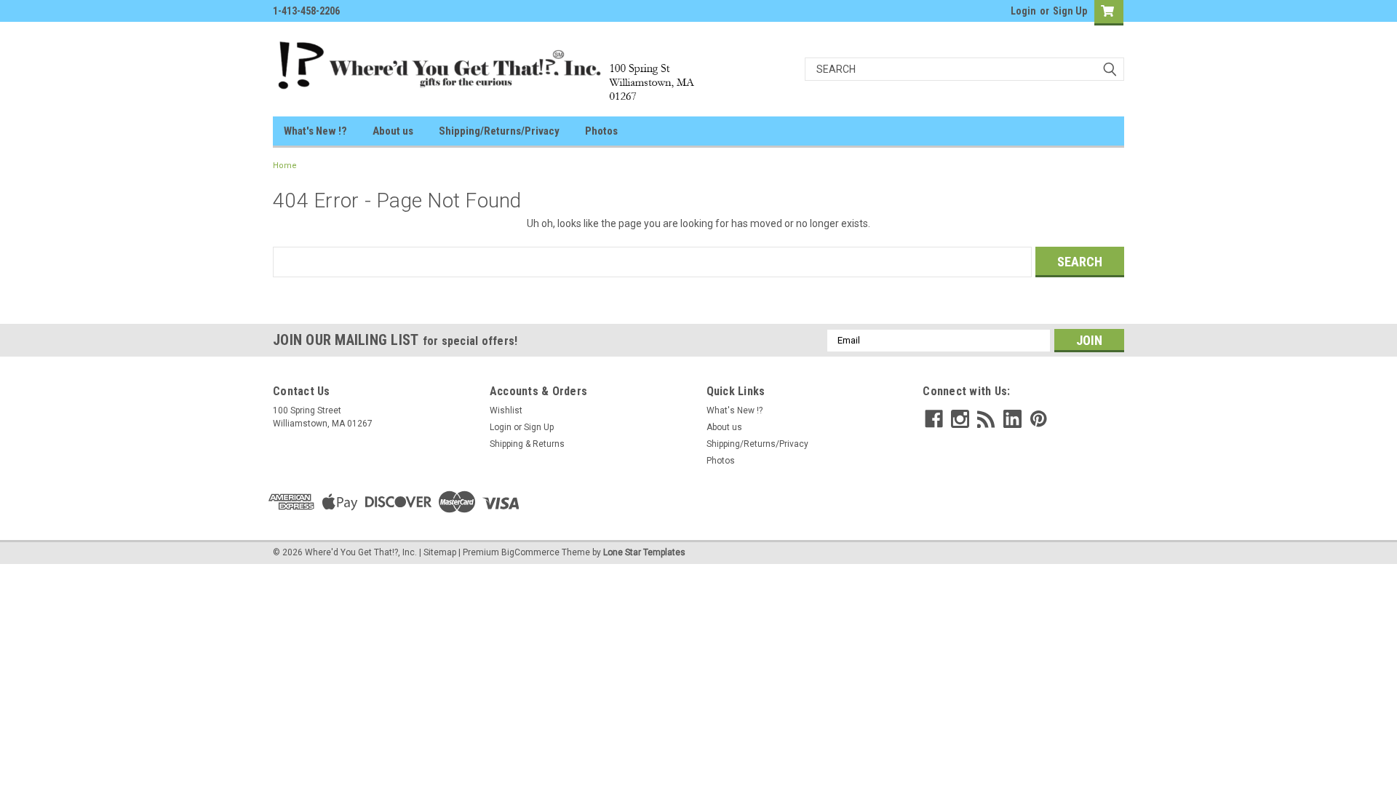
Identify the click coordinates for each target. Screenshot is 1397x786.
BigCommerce (530, 552)
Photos (601, 131)
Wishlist (506, 410)
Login (1023, 11)
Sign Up (1070, 11)
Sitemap (439, 552)
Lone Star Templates (644, 552)
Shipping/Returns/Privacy (499, 131)
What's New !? (315, 131)
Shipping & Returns (527, 444)
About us (393, 131)
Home (285, 165)
